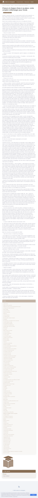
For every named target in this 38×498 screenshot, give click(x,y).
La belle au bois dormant (7, 337)
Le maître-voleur (6, 395)
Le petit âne (5, 378)
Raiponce (5, 313)
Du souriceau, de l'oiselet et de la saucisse (11, 320)
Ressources (27, 1)
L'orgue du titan (6, 445)
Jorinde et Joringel (6, 344)
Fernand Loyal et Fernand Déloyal (9, 367)
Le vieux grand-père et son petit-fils (9, 348)
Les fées (4, 406)
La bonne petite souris (7, 426)
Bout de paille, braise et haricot (9, 317)
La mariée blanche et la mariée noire (10, 371)
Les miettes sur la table (7, 393)
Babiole (4, 419)
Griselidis (5, 409)
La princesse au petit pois (8, 417)
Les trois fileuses (6, 315)
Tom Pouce (5, 327)
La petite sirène (6, 414)
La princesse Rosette (7, 428)
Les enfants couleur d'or (7, 351)
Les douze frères (6, 310)
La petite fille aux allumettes (8, 412)
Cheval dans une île (7, 440)
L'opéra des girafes (6, 438)
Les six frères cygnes (7, 336)
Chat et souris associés (7, 305)
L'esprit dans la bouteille (7, 358)
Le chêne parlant (6, 444)
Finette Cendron (6, 420)
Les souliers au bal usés (7, 369)
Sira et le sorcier (6, 452)
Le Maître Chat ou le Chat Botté (9, 403)
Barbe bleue (5, 399)
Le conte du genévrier (7, 333)
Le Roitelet (5, 388)
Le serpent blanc (6, 316)
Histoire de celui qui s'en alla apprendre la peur (12, 306)
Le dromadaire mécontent (8, 435)
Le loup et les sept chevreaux (8, 308)
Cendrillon (5, 319)
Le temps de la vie (6, 390)
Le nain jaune (5, 431)
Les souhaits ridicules (7, 407)
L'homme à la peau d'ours (8, 360)
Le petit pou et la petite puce (8, 324)
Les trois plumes (6, 340)
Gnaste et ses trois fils (7, 372)
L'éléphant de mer (6, 437)
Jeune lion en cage (6, 441)
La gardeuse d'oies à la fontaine (9, 357)
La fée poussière (6, 447)
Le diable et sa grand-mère (8, 365)
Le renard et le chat (6, 347)
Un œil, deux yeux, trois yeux (8, 368)
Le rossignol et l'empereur (8, 416)
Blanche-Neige (6, 338)
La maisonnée (6, 375)
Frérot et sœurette (6, 312)
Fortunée (5, 421)
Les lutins (5, 329)
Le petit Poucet (6, 402)
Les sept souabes (6, 364)
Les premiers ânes (6, 442)
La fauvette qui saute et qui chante (9, 355)
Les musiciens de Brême (7, 323)
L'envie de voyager (6, 376)
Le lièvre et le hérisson (7, 392)
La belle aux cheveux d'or (8, 424)
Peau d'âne (5, 410)
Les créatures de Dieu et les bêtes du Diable (11, 379)
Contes (32, 1)
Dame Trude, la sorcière (7, 330)
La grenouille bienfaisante (8, 430)
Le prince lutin (5, 423)
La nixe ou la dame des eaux (8, 350)
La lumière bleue (6, 362)
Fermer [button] (33, 494)
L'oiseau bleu (5, 433)
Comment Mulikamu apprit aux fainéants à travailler (12, 451)
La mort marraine (6, 331)
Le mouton (5, 427)
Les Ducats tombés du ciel (8, 381)
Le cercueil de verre (7, 385)
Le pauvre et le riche (7, 354)
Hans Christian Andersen (7, 12)
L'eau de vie (5, 303)
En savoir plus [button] (15, 496)
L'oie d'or (5, 341)
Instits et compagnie (10, 1)
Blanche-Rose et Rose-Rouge (8, 383)
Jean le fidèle (5, 309)
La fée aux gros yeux (7, 448)
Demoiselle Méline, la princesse (9, 396)
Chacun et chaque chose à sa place (21, 5)
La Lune (4, 389)
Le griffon (5, 386)
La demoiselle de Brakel (7, 374)
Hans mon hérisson (6, 361)
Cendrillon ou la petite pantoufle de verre (10, 400)
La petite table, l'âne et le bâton (9, 326)
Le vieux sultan (6, 334)
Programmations (20, 1)
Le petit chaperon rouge (7, 322)
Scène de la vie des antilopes (8, 434)
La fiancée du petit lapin (7, 343)
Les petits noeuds (6, 382)
